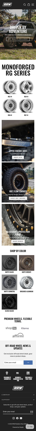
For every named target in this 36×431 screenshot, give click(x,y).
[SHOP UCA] (18, 141)
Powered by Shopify (18, 427)
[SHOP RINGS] (18, 225)
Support (6, 399)
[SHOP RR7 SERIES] (18, 182)
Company (6, 394)
